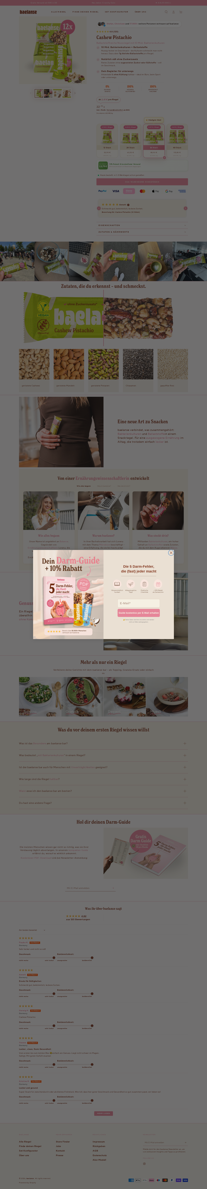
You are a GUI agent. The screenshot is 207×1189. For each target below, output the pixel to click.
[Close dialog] (171, 553)
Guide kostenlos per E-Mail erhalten (139, 613)
